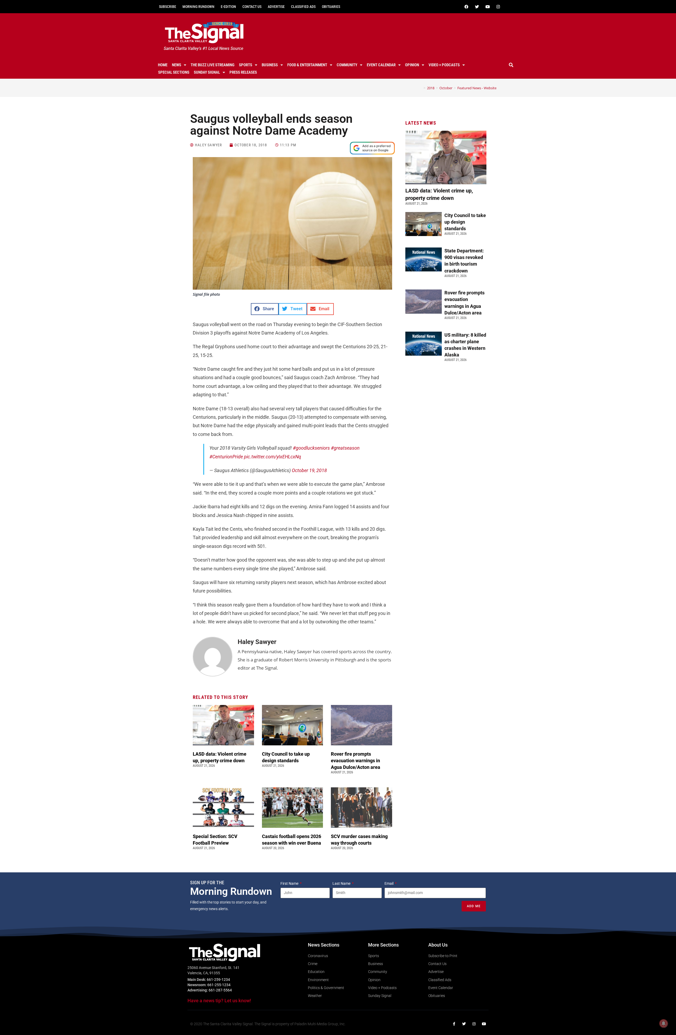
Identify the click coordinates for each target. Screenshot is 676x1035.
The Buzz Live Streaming (212, 65)
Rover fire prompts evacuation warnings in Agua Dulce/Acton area (356, 760)
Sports (245, 65)
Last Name (341, 883)
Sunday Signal (207, 72)
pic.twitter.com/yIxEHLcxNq (272, 456)
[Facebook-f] (454, 1024)
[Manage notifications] (663, 1023)
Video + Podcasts (444, 65)
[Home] (420, 88)
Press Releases (243, 72)
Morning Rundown (198, 6)
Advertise (276, 6)
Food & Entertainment (307, 65)
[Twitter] (477, 7)
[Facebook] (466, 7)
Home (162, 65)
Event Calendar (381, 65)
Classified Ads (303, 6)
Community (347, 65)
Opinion (412, 65)
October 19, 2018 (309, 470)
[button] (511, 65)
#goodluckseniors (311, 448)
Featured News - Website (476, 88)
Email (389, 883)
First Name (289, 883)
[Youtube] (487, 7)
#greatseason (345, 448)
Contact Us (251, 6)
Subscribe (167, 6)
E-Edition (228, 6)
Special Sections (173, 72)
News (176, 65)
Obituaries (331, 6)
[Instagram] (498, 7)
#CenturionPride (226, 456)
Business (270, 65)
